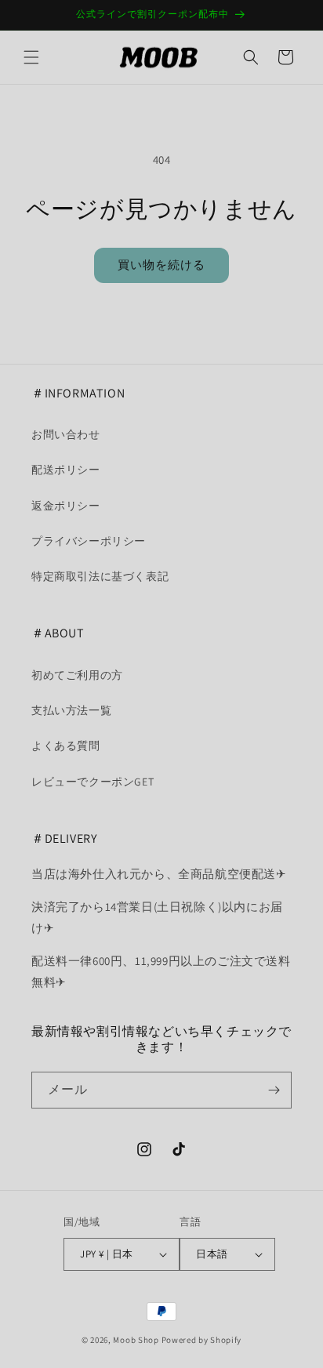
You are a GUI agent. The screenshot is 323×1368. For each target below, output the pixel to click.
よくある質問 (65, 745)
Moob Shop (135, 1339)
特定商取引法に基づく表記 (100, 576)
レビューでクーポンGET (92, 782)
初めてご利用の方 (77, 675)
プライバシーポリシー (88, 541)
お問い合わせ (65, 434)
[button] (31, 57)
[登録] (273, 1090)
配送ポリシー (65, 470)
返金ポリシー (65, 506)
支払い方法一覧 (71, 710)
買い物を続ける (161, 264)
